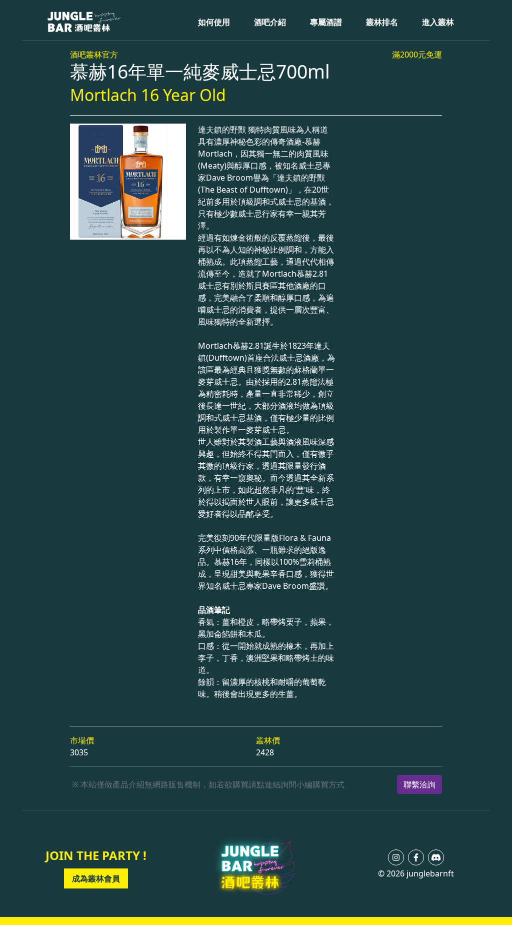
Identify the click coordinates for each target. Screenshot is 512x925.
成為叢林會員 (96, 878)
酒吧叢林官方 (94, 54)
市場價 (82, 740)
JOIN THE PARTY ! (96, 855)
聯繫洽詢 (420, 784)
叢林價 (268, 740)
